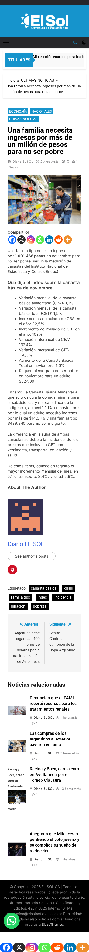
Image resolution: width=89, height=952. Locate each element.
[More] (68, 239)
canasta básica (43, 588)
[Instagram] (31, 239)
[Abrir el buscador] (75, 42)
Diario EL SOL (23, 161)
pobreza (40, 606)
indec (42, 597)
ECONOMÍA (18, 111)
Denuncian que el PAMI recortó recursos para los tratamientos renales (53, 703)
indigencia (63, 597)
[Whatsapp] (40, 239)
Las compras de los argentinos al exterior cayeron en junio (50, 739)
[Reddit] (58, 239)
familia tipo (20, 597)
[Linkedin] (49, 239)
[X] (21, 239)
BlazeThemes (52, 924)
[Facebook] (12, 239)
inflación (18, 606)
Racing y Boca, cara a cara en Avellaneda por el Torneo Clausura (54, 775)
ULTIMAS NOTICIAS (23, 119)
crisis (68, 588)
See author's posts (31, 556)
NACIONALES (41, 111)
